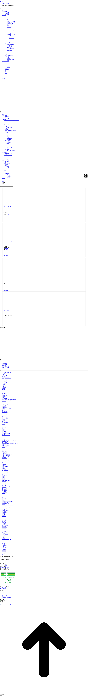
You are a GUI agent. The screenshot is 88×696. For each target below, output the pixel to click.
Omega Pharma (5, 489)
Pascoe (3, 495)
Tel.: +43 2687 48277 (3, 565)
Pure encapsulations (6, 507)
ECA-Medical (5, 422)
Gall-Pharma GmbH (6, 435)
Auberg (4, 385)
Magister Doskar (5, 470)
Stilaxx (3, 530)
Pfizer (3, 500)
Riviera (3, 514)
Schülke (4, 523)
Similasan (4, 526)
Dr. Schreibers (5, 418)
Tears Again (4, 537)
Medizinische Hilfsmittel (6, 366)
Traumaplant (4, 542)
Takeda (3, 533)
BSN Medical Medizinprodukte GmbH (9, 399)
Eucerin (4, 427)
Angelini (4, 381)
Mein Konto (23, 0)
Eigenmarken (4, 363)
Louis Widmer (5, 466)
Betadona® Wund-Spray (7, 310)
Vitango (4, 549)
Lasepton (4, 462)
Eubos (3, 426)
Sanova (4, 522)
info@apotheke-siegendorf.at (5, 0)
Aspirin (3, 384)
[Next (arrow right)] (1, 695)
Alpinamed (4, 380)
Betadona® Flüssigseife (7, 206)
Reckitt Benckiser (5, 510)
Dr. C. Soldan (4, 412)
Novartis (4, 483)
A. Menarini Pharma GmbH (7, 372)
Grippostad (4, 442)
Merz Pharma (4, 475)
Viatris (3, 546)
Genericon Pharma (5, 437)
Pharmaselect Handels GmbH (7, 501)
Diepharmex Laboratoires (6, 408)
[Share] (1, 694)
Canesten (4, 401)
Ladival (4, 461)
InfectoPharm (4, 452)
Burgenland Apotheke (6, 400)
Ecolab (3, 423)
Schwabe (4, 524)
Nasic (3, 479)
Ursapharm (4, 543)
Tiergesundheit (4, 368)
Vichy (3, 548)
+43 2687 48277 (12, 0)
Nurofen (4, 484)
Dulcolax (4, 420)
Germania (4, 438)
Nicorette (4, 481)
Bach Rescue (4, 387)
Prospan (4, 506)
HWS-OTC (4, 451)
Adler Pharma (5, 375)
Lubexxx (4, 467)
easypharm (4, 421)
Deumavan (4, 407)
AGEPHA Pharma (5, 377)
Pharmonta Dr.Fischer (6, 503)
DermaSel (4, 406)
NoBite (3, 482)
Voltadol (4, 551)
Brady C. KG (4, 397)
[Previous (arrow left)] (0, 695)
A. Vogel (4, 373)
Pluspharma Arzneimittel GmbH (7, 505)
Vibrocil (4, 547)
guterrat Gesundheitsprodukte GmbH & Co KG (10, 443)
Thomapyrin (4, 541)
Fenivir (3, 430)
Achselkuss (4, 374)
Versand (6, 213)
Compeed (4, 405)
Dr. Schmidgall (5, 417)
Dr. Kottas (4, 414)
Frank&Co (4, 432)
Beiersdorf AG (5, 390)
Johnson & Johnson (6, 455)
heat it (3, 447)
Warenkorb (2, 1)
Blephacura (4, 395)
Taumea (4, 536)
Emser (3, 424)
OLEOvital (4, 488)
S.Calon (4, 516)
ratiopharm (4, 508)
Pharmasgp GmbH (5, 502)
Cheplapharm (4, 403)
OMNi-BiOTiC (5, 490)
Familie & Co (4, 364)
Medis (3, 474)
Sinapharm (4, 527)
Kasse (8, 3)
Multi (3, 477)
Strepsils (4, 531)
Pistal (3, 504)
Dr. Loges (4, 415)
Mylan (3, 478)
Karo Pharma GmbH (6, 456)
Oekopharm (4, 487)
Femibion (4, 429)
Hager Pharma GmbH (6, 445)
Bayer (3, 389)
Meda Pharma (5, 472)
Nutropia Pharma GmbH (6, 486)
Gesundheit (4, 365)
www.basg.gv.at (3, 587)
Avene (4, 386)
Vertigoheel (4, 545)
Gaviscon (4, 436)
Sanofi (4, 519)
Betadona (7, 214)
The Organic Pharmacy (6, 539)
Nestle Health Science (6, 480)
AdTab (3, 376)
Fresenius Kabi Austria (6, 433)
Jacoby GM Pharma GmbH (7, 454)
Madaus (4, 469)
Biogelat (4, 393)
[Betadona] (5, 218)
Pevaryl (4, 499)
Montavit (4, 476)
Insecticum (4, 453)
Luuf (3, 468)
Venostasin (4, 544)
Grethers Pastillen (5, 441)
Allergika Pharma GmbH (6, 378)
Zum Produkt (6, 220)
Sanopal (4, 520)
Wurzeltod (4, 554)
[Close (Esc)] (0, 694)
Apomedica (4, 382)
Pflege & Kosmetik (5, 367)
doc (3, 410)
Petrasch (4, 498)
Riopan (3, 513)
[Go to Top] (44, 693)
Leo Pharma (4, 464)
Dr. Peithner (4, 416)
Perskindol (4, 497)
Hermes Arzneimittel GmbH (7, 449)
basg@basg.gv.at (3, 588)
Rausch (3, 509)
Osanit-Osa (4, 492)
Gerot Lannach (5, 439)
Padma (3, 493)
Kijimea (4, 457)
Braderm (4, 396)
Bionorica (4, 394)
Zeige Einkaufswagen (3, 3)
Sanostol (4, 521)
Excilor (3, 428)
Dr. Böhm (4, 411)
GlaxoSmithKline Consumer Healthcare (9, 440)
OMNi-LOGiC (5, 491)
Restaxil (4, 511)
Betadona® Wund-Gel (7, 275)
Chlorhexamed (5, 404)
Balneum (4, 388)
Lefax (3, 463)
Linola (3, 465)
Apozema (4, 383)
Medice (3, 473)
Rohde (3, 515)
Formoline (4, 431)
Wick (3, 553)
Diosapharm (4, 409)
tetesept (3, 538)
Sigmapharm (5, 525)
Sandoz (3, 518)
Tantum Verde (5, 534)
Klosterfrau (4, 458)
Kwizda (4, 459)
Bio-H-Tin (4, 392)
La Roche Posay (5, 460)
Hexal (3, 450)
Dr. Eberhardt (5, 413)
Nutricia (4, 485)
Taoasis (3, 535)
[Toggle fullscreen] (2, 694)
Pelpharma (4, 496)
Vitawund (4, 550)
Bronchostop (4, 398)
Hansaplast (4, 446)
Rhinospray (4, 512)
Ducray (3, 419)
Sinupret (4, 528)
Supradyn (4, 532)
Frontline (4, 434)
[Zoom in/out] (3, 694)
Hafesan (4, 444)
